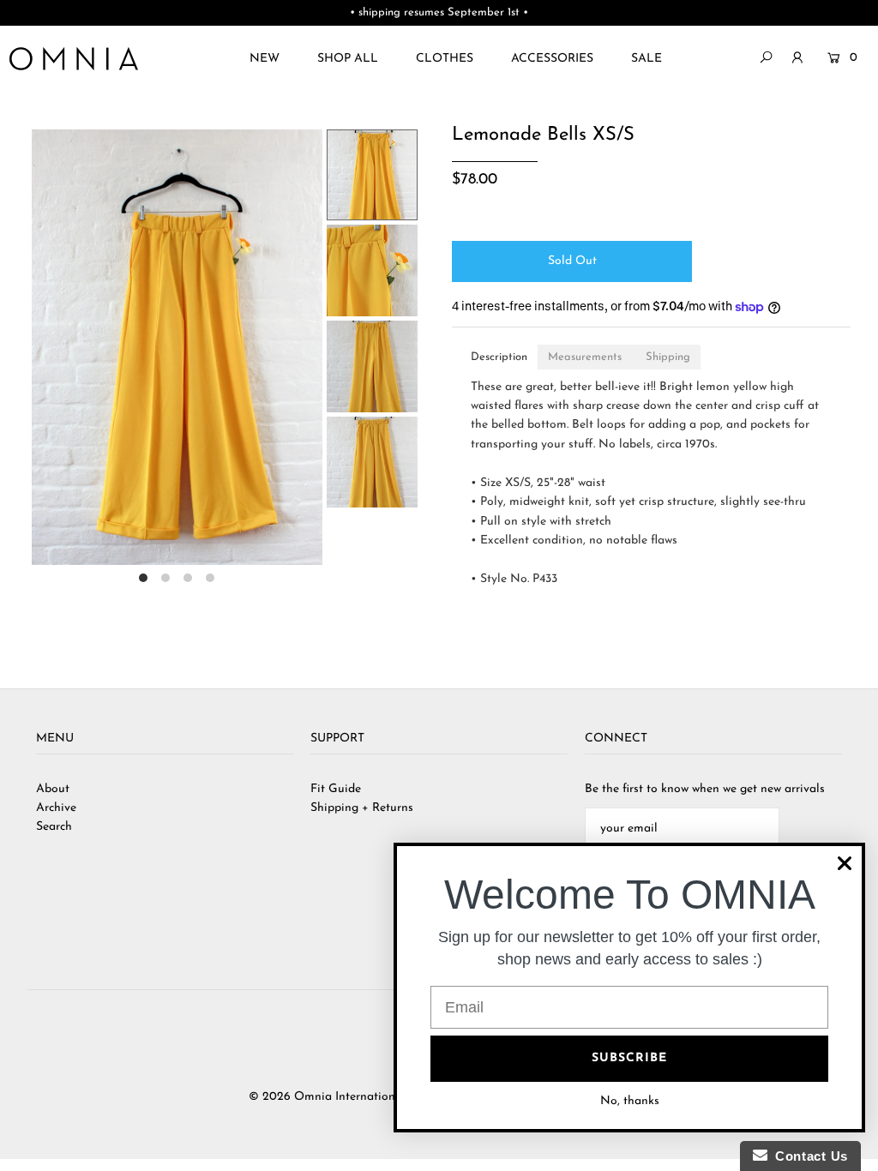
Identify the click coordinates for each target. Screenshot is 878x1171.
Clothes (444, 58)
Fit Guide (335, 789)
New (265, 58)
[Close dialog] (844, 863)
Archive (56, 808)
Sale (646, 58)
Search (54, 826)
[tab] (499, 357)
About (52, 789)
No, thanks (629, 1101)
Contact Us (807, 1156)
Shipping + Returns (361, 808)
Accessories (552, 58)
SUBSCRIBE (629, 1058)
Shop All (347, 58)
